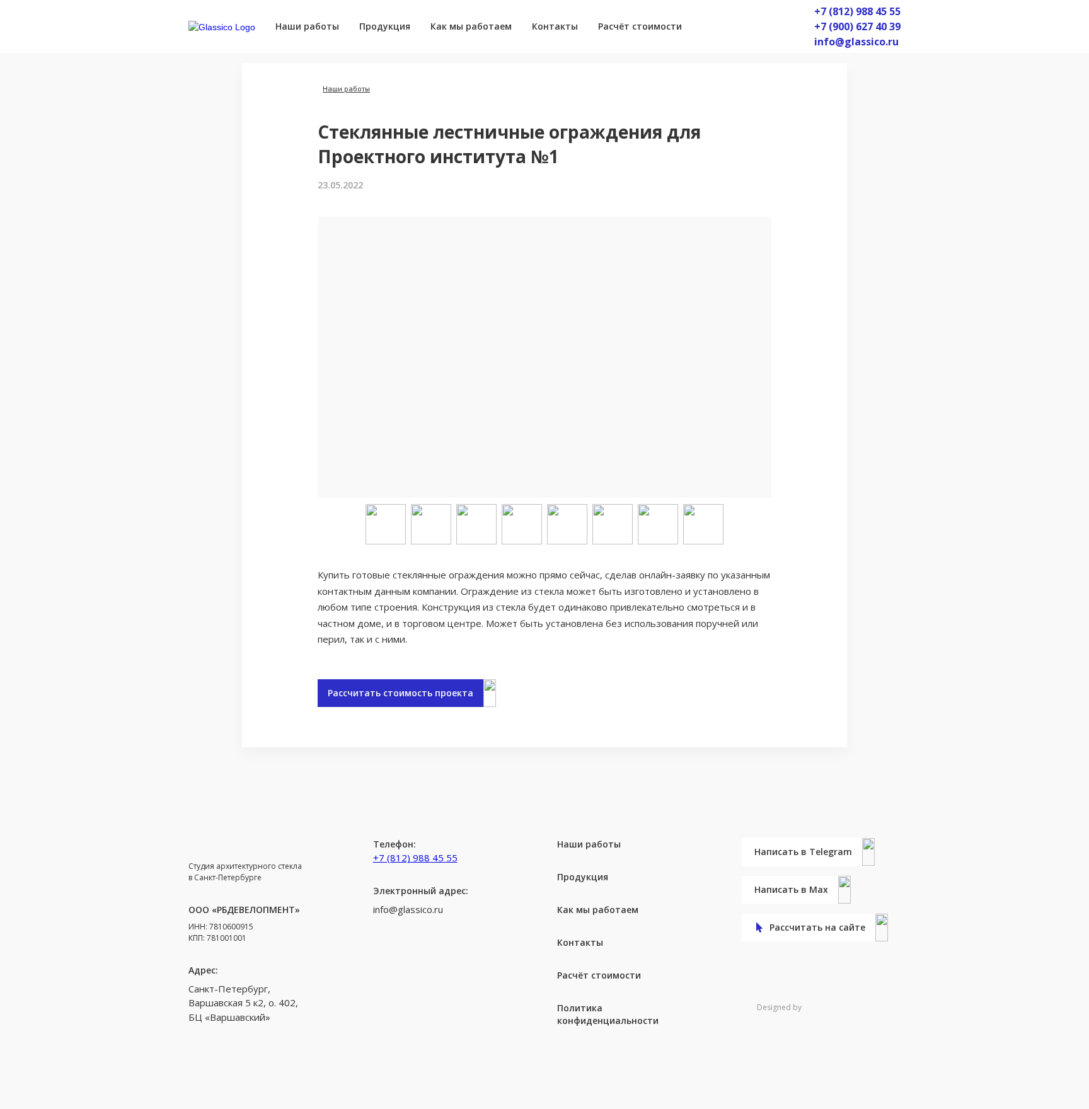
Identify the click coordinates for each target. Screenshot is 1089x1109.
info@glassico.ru (856, 41)
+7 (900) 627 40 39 (857, 26)
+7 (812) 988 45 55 (857, 11)
